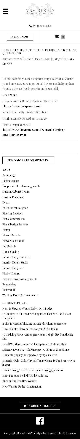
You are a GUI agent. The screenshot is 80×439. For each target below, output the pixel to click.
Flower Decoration (13, 241)
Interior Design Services (16, 257)
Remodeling (9, 284)
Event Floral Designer (15, 208)
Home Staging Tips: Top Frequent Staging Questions (32, 370)
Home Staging (10, 251)
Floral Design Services (15, 224)
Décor (6, 202)
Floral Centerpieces (13, 219)
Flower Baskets (11, 235)
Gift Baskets (9, 246)
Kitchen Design (11, 273)
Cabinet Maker (11, 181)
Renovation (8, 290)
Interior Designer (12, 268)
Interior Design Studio (15, 262)
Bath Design (9, 175)
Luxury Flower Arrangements (19, 279)
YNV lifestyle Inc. (37, 433)
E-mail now (19, 36)
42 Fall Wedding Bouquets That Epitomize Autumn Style (34, 344)
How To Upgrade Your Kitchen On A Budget (27, 308)
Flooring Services (12, 213)
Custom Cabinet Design (15, 191)
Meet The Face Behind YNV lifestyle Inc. (25, 375)
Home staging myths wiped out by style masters (29, 355)
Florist (6, 230)
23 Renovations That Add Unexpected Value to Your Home (35, 349)
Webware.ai (69, 433)
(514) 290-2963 (42, 25)
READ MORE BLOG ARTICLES (28, 160)
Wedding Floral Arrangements (20, 295)
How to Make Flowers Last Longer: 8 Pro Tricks (30, 329)
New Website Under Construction (21, 386)
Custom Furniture (12, 197)
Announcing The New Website (19, 381)
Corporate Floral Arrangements (21, 186)
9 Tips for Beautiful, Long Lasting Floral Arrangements (34, 323)
